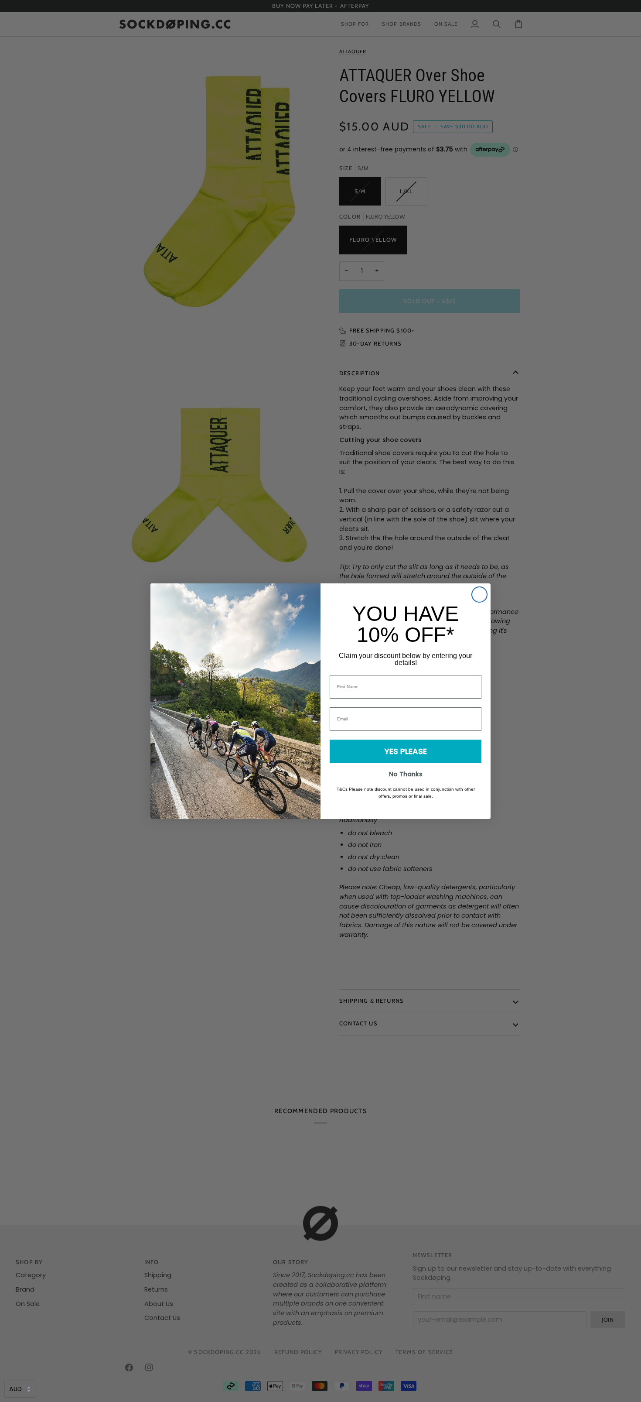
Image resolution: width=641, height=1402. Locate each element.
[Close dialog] (479, 594)
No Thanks (406, 774)
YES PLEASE (406, 751)
